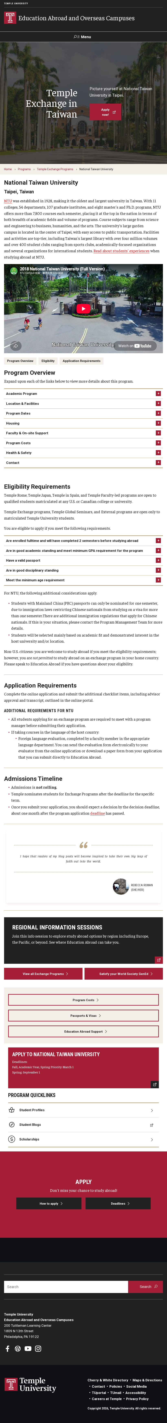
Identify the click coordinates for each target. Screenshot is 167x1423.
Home (8, 169)
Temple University (16, 3)
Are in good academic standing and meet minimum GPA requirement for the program (74, 551)
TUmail (115, 1393)
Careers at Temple (107, 1399)
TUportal (99, 1393)
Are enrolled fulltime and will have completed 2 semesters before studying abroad (72, 541)
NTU (8, 200)
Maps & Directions (147, 1380)
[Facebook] (7, 1349)
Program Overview (20, 361)
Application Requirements (81, 361)
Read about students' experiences (121, 250)
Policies (115, 1386)
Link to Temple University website (30, 1385)
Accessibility (135, 1393)
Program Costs (18, 443)
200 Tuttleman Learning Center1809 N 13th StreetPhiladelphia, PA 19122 (28, 1331)
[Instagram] (38, 1349)
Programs (24, 169)
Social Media (136, 1386)
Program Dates (18, 413)
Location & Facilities (22, 404)
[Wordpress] (17, 1349)
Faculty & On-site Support (27, 433)
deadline (97, 813)
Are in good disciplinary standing (32, 570)
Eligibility (48, 361)
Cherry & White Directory (108, 1380)
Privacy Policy (137, 1399)
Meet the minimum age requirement (35, 580)
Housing (12, 423)
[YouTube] (28, 1349)
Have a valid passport (23, 560)
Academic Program (21, 394)
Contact (12, 463)
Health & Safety (19, 453)
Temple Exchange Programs (55, 169)
